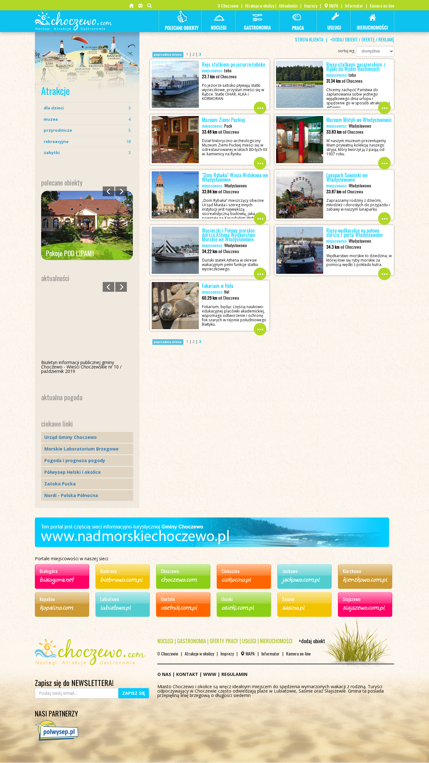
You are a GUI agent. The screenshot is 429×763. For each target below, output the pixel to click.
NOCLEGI (165, 641)
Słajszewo (352, 598)
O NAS (164, 674)
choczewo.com (179, 578)
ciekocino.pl (236, 578)
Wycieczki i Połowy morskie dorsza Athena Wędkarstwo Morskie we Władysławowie (228, 235)
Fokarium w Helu (217, 286)
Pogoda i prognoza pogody (74, 460)
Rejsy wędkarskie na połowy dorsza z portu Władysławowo (354, 233)
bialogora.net (56, 578)
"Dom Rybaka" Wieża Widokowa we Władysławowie (235, 177)
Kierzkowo (352, 570)
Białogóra (48, 570)
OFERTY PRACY (224, 641)
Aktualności (288, 5)
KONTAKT (187, 674)
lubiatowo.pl (115, 606)
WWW (209, 674)
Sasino (288, 598)
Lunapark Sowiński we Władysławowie (346, 177)
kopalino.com (56, 606)
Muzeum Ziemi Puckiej (223, 120)
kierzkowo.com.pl (365, 578)
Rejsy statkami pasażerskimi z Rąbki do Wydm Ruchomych (355, 67)
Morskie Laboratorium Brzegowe (81, 449)
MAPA (333, 5)
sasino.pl (293, 606)
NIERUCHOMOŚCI (276, 641)
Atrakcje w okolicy (259, 5)
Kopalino (47, 598)
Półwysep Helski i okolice (72, 472)
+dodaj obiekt (312, 641)
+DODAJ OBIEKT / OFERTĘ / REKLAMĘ (362, 39)
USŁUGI (249, 641)
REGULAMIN (234, 674)
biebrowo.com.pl (121, 578)
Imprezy (310, 5)
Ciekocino (230, 570)
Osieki (227, 598)
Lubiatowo (109, 598)
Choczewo (170, 570)
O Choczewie (228, 5)
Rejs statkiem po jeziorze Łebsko (233, 64)
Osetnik (168, 598)
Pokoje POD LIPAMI (70, 253)
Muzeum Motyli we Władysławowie (358, 120)
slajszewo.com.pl (363, 606)
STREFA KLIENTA (309, 39)
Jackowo (290, 570)
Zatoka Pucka (60, 484)
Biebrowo (108, 570)
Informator (354, 5)
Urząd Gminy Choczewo (70, 437)
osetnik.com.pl (179, 606)
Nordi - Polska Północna (71, 495)
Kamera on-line (382, 5)
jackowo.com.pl (300, 578)
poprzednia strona (168, 55)
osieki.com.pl (237, 606)
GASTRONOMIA (191, 641)
